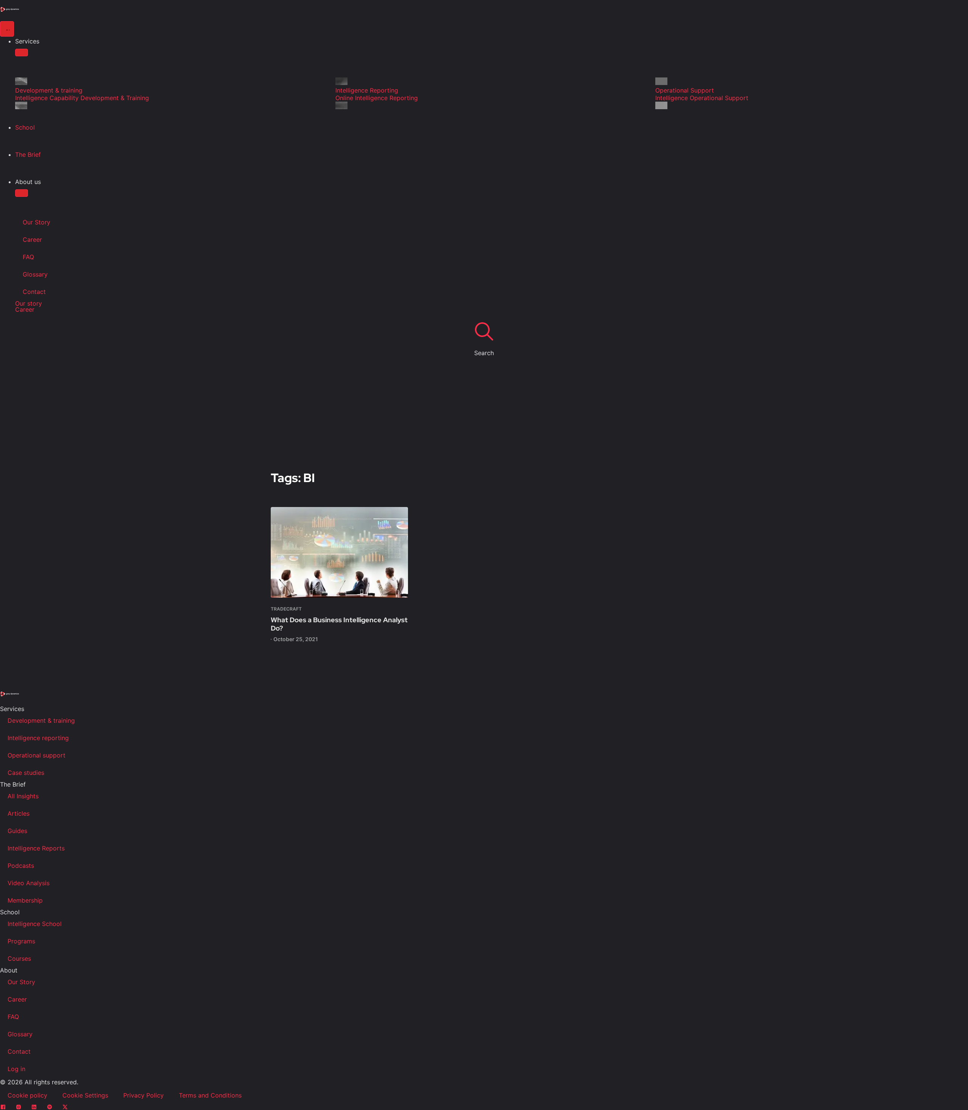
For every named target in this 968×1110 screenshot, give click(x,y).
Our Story (36, 222)
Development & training (41, 720)
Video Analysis (29, 883)
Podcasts (21, 865)
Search (484, 353)
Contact (34, 291)
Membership (25, 900)
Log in (16, 1069)
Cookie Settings (85, 1095)
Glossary (35, 274)
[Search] (484, 331)
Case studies (26, 772)
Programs (21, 941)
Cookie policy (27, 1095)
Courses (19, 958)
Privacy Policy (143, 1095)
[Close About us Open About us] (21, 193)
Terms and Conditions (210, 1095)
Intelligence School (35, 924)
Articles (18, 813)
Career (32, 239)
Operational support (36, 755)
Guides (17, 831)
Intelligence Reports (36, 848)
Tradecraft (286, 609)
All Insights (23, 796)
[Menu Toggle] (7, 29)
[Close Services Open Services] (21, 52)
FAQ (28, 257)
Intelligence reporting (38, 738)
